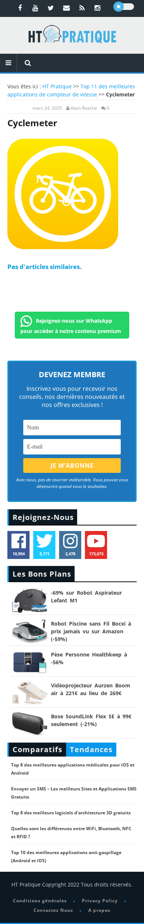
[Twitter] (51, 7)
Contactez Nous (53, 910)
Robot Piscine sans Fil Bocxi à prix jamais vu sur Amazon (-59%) (91, 631)
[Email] (66, 7)
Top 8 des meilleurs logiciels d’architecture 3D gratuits (71, 813)
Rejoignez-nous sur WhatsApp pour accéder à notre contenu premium (70, 325)
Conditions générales (40, 901)
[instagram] (97, 7)
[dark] (123, 6)
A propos (99, 910)
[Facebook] (20, 7)
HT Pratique (57, 86)
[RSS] (82, 7)
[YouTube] (35, 7)
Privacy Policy (100, 901)
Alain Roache (84, 108)
